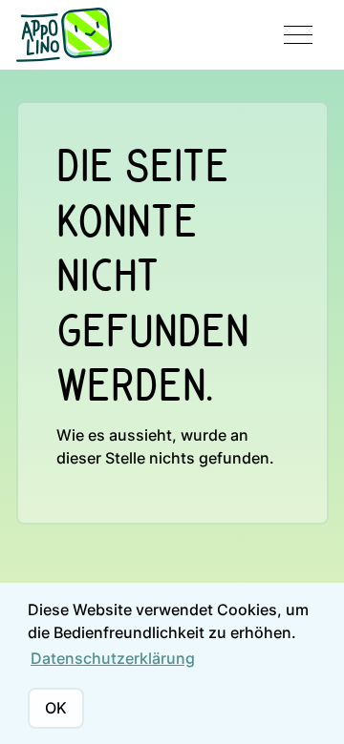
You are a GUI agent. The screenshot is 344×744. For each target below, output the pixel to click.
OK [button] (56, 707)
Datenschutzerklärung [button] (113, 658)
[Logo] (64, 35)
